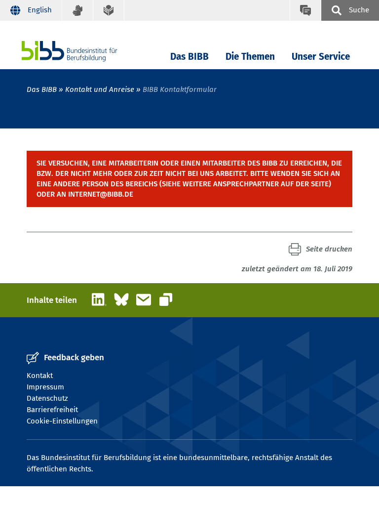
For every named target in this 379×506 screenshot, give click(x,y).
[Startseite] (84, 51)
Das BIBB (189, 56)
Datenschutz (47, 398)
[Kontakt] (305, 10)
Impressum (45, 386)
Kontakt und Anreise (99, 89)
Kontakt (40, 375)
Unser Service (321, 56)
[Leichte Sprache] (108, 10)
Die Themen (250, 56)
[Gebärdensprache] (77, 10)
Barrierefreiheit (52, 409)
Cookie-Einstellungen (62, 421)
